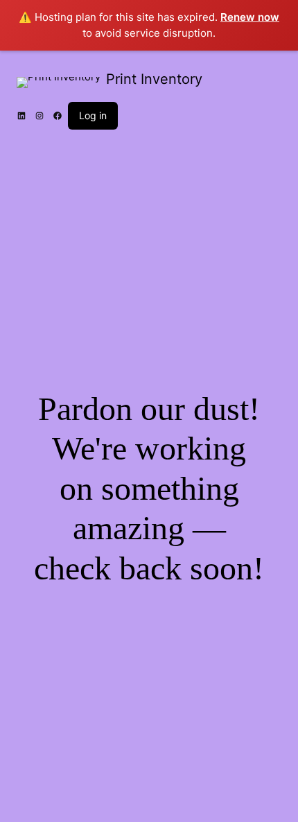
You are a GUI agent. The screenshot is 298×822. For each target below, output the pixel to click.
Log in (93, 115)
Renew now (249, 17)
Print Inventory (154, 79)
